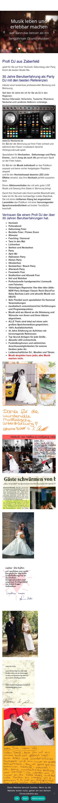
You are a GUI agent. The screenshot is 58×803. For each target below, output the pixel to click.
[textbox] (29, 290)
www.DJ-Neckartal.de (12, 140)
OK (16, 798)
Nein (25, 798)
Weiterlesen (38, 798)
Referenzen (39, 80)
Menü (52, 6)
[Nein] (54, 793)
